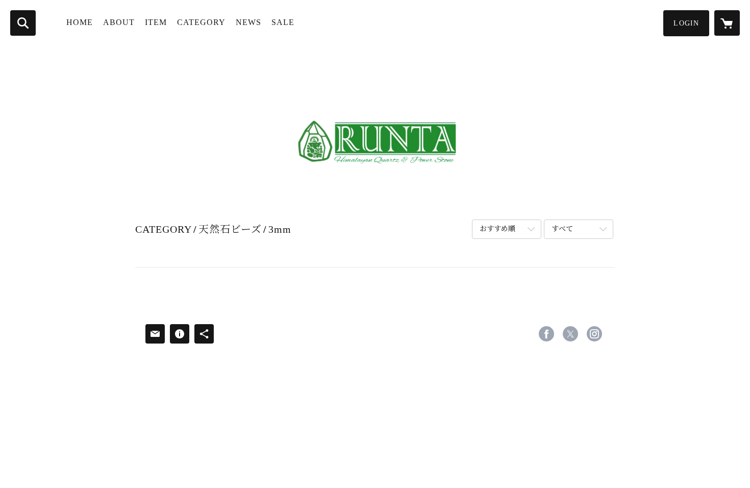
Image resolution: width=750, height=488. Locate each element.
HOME (79, 22)
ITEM (156, 22)
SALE (282, 22)
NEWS (248, 22)
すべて (562, 229)
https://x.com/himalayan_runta (570, 333)
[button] (686, 23)
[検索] (23, 23)
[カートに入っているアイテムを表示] (727, 23)
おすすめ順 (497, 229)
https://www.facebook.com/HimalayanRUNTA (546, 333)
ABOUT (119, 22)
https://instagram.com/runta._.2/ (594, 333)
